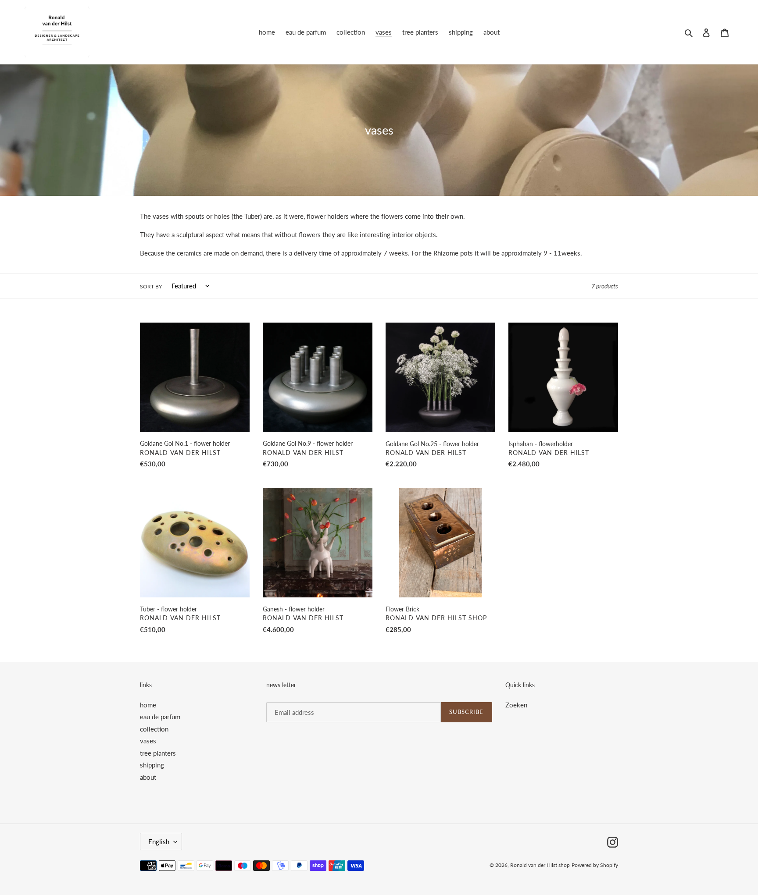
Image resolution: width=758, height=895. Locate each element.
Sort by (151, 286)
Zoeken (516, 705)
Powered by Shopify (595, 865)
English (158, 841)
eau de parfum (160, 717)
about (148, 777)
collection (154, 729)
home (148, 705)
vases (148, 741)
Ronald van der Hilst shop (540, 865)
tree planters (158, 753)
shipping (152, 765)
